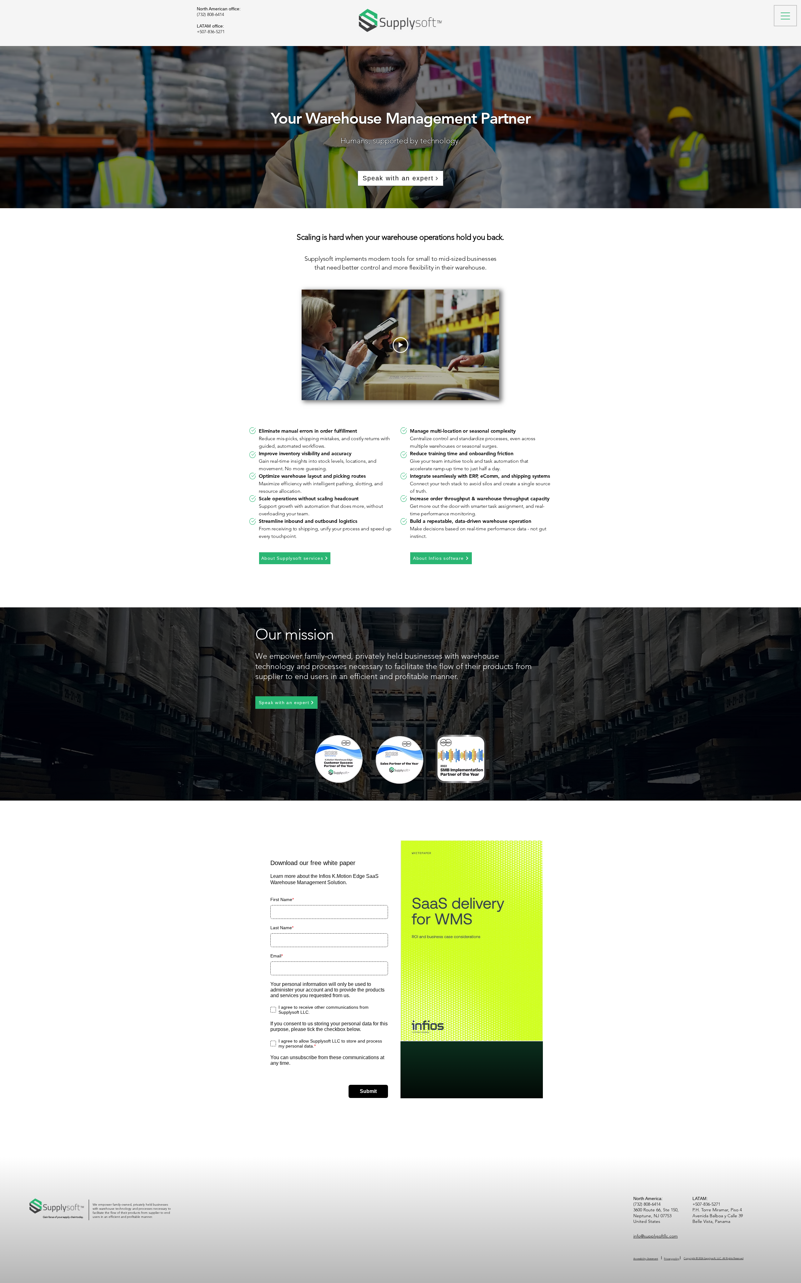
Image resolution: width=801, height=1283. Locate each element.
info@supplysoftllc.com (655, 1236)
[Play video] (400, 345)
